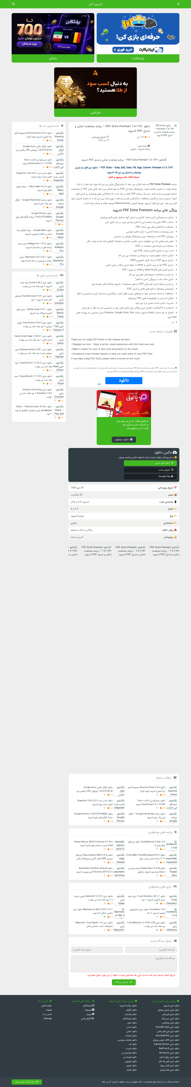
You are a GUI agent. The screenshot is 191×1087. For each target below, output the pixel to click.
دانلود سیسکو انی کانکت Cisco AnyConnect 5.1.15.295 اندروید (37, 161)
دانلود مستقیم (122, 439)
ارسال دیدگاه (122, 982)
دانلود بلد (133, 1044)
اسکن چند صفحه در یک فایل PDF (144, 368)
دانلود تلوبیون (131, 1061)
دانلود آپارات (131, 1070)
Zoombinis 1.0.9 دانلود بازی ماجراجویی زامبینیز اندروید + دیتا (147, 911)
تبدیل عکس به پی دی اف (125, 368)
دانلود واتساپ (131, 1014)
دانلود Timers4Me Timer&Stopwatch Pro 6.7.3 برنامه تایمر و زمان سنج (145, 856)
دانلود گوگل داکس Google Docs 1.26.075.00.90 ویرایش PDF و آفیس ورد (34, 148)
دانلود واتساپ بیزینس (127, 1040)
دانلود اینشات (131, 1035)
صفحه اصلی (46, 1005)
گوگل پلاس (86, 1018)
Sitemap (48, 1018)
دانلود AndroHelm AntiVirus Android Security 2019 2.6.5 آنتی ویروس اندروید (94, 870)
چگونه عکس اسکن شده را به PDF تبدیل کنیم (147, 372)
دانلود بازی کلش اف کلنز (169, 1061)
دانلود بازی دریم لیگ (170, 1018)
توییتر (89, 1014)
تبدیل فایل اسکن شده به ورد (89, 368)
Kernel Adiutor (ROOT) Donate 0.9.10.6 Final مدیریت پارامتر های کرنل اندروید (93, 843)
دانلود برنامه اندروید (128, 1005)
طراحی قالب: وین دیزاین (25, 1081)
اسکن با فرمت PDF (161, 368)
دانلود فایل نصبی (162, 463)
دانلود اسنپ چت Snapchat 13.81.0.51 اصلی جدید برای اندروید (34, 175)
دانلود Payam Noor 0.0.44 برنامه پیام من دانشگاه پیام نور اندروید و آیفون (146, 870)
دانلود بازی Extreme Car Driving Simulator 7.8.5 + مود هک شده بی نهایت (36, 393)
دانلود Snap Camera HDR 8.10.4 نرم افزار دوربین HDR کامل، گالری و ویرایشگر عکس (94, 856)
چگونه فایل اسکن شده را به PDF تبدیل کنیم (120, 372)
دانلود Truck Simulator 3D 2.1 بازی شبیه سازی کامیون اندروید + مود (146, 898)
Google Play (164, 476)
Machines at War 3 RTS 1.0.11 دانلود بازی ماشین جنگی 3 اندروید (93, 911)
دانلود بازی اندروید (171, 1005)
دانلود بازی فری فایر (170, 1014)
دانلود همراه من (130, 1057)
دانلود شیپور (131, 1065)
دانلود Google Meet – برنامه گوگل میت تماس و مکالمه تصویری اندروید (34, 232)
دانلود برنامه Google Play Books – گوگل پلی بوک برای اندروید (147, 815)
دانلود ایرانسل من (129, 1053)
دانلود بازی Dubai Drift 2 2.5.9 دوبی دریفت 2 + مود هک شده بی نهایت (93, 898)
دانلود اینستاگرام (130, 1018)
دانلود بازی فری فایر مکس (168, 1031)
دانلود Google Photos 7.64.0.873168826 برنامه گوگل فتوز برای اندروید (93, 815)
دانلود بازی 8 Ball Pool (169, 1048)
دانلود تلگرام (131, 1010)
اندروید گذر (95, 4)
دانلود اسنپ (131, 1027)
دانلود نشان (132, 1031)
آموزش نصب (164, 470)
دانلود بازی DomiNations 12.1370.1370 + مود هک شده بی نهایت (146, 924)
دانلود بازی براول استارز (169, 1057)
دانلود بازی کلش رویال (169, 1065)
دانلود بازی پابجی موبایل (168, 1010)
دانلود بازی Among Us (169, 1053)
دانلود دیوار (132, 1023)
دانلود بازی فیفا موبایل (169, 1070)
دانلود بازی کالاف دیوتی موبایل (166, 1040)
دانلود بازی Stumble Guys (167, 1027)
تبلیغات (49, 1010)
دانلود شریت (131, 1048)
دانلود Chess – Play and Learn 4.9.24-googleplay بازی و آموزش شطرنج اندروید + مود (33, 410)
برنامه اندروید (144, 149)
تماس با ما (47, 1014)
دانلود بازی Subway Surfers (166, 1044)
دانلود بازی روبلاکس (170, 1023)
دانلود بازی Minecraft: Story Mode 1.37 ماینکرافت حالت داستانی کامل (94, 924)
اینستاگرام (87, 1005)
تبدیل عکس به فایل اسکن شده (107, 368)
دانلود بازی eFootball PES (167, 1035)
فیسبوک (88, 1010)
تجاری (133, 149)
